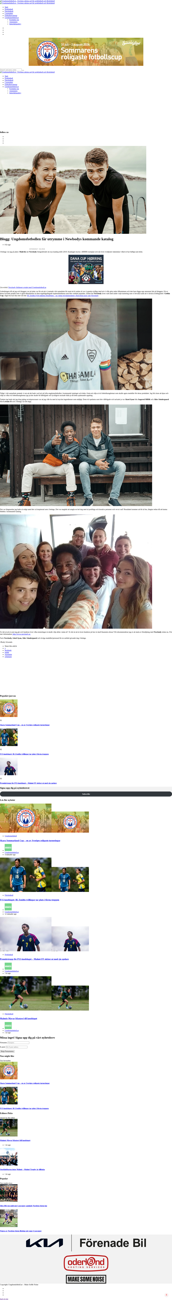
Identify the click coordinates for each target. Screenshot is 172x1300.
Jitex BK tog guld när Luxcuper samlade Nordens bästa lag (23, 1206)
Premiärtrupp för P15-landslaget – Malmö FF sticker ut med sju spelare (28, 783)
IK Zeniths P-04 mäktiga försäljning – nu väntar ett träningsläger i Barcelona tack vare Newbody (63, 296)
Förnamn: (3, 1043)
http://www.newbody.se (21, 634)
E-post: (2, 1047)
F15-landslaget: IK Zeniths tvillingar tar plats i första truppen (24, 754)
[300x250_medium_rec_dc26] (86, 283)
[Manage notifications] (166, 1295)
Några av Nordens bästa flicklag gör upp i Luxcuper (21, 1231)
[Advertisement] (86, 112)
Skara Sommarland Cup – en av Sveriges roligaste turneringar (25, 725)
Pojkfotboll (9, 955)
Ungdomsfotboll (11, 836)
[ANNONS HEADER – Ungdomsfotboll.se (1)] (86, 65)
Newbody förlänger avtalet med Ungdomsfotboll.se (27, 287)
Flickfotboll (9, 895)
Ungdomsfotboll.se (12, 852)
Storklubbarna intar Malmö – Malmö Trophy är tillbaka (22, 1169)
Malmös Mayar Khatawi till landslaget (18, 1018)
